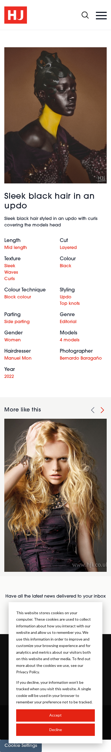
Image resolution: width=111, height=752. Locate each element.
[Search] (85, 15)
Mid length (15, 248)
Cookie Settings (21, 746)
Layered (68, 248)
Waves (11, 272)
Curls (9, 279)
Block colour (17, 297)
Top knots (70, 304)
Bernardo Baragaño (81, 358)
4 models (69, 340)
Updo (65, 297)
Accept (55, 715)
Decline (55, 729)
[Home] (15, 15)
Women (12, 340)
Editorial (68, 322)
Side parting (17, 322)
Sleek (9, 266)
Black (65, 266)
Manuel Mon (18, 358)
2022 (9, 377)
